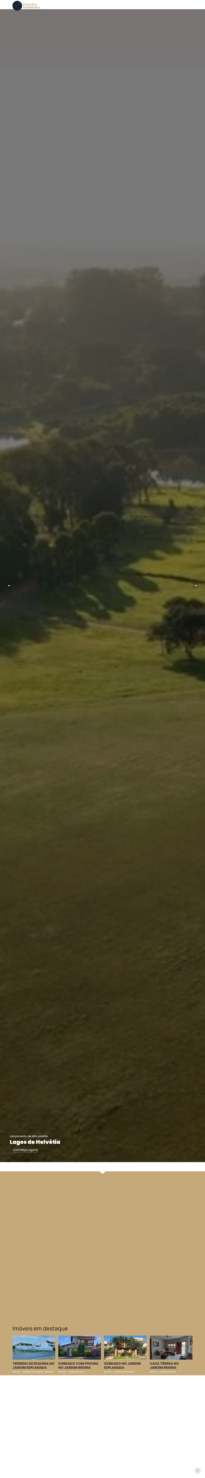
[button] (25, 1150)
